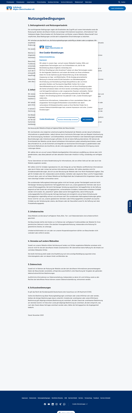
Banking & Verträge (53, 2)
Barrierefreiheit (72, 398)
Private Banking (41, 2)
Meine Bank (88, 2)
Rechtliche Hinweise (57, 398)
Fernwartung (88, 398)
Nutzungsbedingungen (44, 398)
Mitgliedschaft (79, 2)
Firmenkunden (20, 2)
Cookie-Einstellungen (47, 119)
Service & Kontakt (105, 398)
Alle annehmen (87, 119)
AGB (65, 398)
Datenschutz (32, 398)
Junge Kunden (31, 2)
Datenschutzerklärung (47, 57)
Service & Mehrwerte (67, 2)
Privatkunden (10, 2)
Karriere (81, 398)
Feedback (96, 398)
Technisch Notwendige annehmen (68, 119)
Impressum (25, 398)
